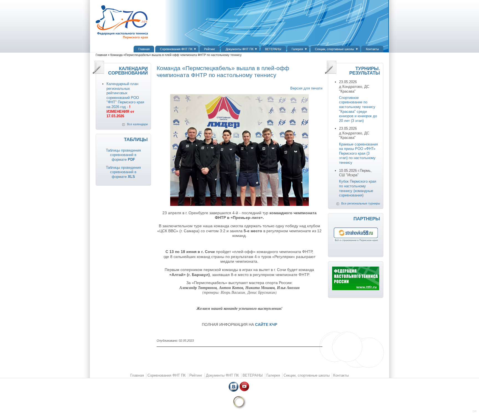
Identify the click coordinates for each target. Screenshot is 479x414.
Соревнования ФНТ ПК (176, 49)
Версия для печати (306, 88)
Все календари (137, 124)
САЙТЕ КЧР (266, 324)
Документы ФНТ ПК (239, 49)
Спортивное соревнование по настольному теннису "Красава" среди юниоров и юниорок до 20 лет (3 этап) (358, 109)
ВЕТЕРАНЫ (273, 49)
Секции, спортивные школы (334, 49)
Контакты (372, 49)
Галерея (297, 49)
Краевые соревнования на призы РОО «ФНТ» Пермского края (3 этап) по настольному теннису (358, 153)
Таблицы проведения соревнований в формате (123, 155)
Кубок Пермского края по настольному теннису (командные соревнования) (357, 188)
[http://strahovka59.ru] (356, 240)
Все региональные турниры (360, 203)
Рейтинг (209, 49)
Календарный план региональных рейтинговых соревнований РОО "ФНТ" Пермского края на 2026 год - (125, 100)
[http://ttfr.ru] (355, 289)
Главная (144, 49)
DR (475, 411)
